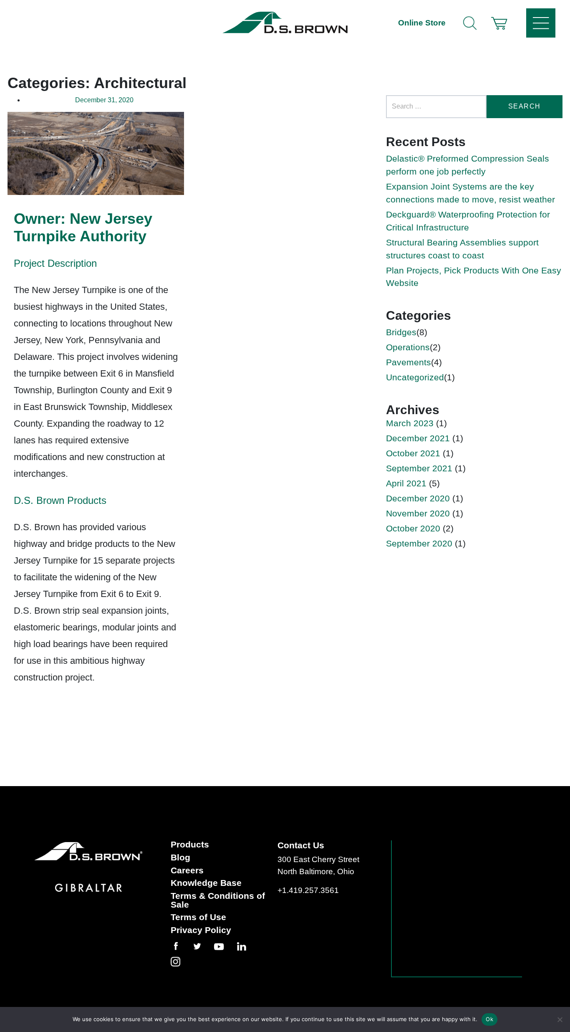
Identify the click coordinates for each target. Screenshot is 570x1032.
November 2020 (418, 513)
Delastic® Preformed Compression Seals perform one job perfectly (467, 165)
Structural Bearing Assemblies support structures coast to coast (462, 249)
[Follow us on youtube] (224, 946)
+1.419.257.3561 (308, 890)
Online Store (422, 22)
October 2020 (413, 528)
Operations (408, 347)
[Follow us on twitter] (203, 946)
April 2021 (406, 483)
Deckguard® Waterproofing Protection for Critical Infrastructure (468, 221)
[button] (499, 23)
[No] (559, 1019)
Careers (187, 870)
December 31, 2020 (104, 100)
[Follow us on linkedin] (247, 946)
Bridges (401, 332)
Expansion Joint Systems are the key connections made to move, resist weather (470, 193)
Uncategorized (415, 377)
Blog (180, 857)
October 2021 (413, 453)
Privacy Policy (201, 930)
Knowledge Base (206, 883)
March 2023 (410, 423)
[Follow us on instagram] (181, 961)
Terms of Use (198, 917)
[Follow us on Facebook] (182, 946)
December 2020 (418, 498)
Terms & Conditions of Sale (218, 900)
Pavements (408, 362)
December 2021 (418, 438)
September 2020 (419, 543)
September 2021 (419, 468)
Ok (489, 1019)
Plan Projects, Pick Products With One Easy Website (473, 277)
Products (190, 844)
